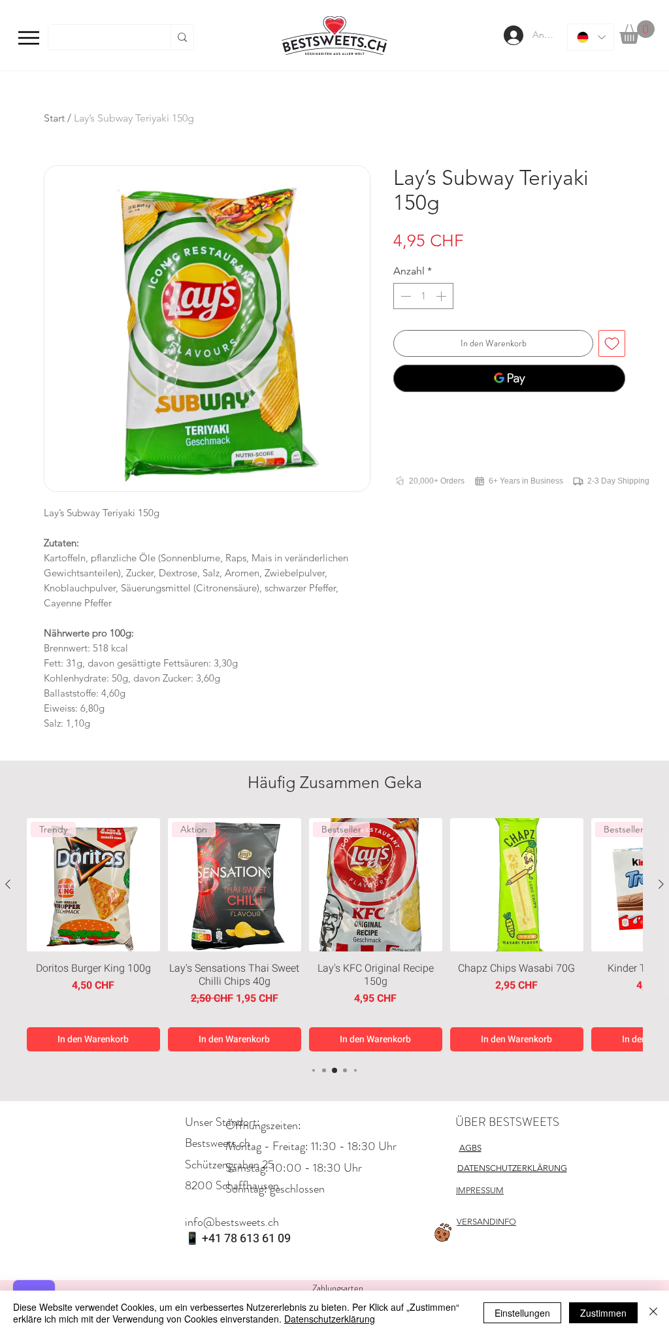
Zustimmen (603, 1312)
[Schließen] (653, 1313)
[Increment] (442, 296)
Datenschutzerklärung (329, 1318)
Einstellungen (522, 1312)
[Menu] (28, 37)
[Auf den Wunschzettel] (611, 343)
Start (54, 118)
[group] (334, 934)
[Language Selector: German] (590, 37)
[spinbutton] (423, 296)
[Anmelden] (512, 35)
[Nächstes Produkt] (661, 884)
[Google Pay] (509, 378)
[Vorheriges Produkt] (8, 884)
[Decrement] (404, 296)
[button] (637, 32)
